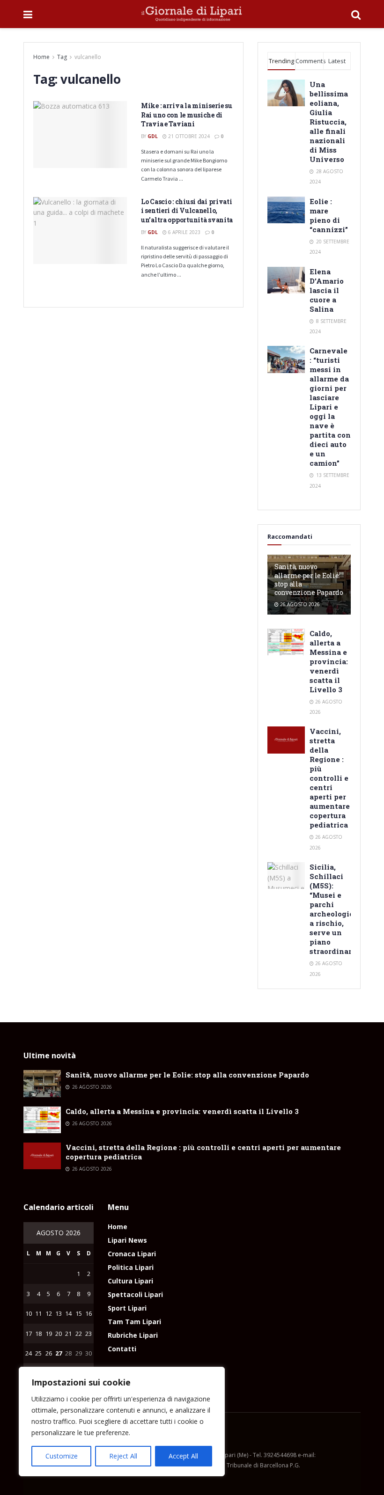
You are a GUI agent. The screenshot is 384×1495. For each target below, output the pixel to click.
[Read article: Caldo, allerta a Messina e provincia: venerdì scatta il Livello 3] (286, 642)
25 (38, 1353)
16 (88, 1313)
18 (38, 1333)
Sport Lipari (127, 1308)
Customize (61, 1455)
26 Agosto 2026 (299, 604)
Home (41, 57)
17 (28, 1333)
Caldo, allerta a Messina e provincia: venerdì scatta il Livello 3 (329, 661)
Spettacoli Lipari (135, 1294)
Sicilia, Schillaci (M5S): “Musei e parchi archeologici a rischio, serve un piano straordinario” (335, 909)
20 (58, 1333)
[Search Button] (356, 14)
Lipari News (127, 1240)
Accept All (183, 1455)
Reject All (123, 1455)
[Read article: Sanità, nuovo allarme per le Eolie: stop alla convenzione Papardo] (42, 1083)
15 (78, 1313)
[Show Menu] (27, 14)
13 (58, 1313)
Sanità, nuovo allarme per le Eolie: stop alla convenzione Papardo (308, 579)
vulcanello (87, 57)
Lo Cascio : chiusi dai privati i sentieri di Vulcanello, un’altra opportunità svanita (187, 210)
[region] (122, 1421)
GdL (153, 136)
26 (48, 1353)
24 (28, 1353)
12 (48, 1313)
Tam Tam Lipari (134, 1321)
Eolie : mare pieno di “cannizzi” (329, 215)
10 (28, 1313)
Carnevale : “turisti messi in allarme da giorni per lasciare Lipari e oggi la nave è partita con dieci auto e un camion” (330, 407)
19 (48, 1333)
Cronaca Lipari (132, 1253)
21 (68, 1333)
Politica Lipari (131, 1267)
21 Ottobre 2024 (188, 136)
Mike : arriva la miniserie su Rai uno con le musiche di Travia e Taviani (186, 114)
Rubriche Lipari (133, 1335)
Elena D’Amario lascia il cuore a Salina (327, 290)
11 (38, 1313)
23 (88, 1333)
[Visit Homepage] (192, 14)
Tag (62, 57)
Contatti (122, 1348)
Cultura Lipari (130, 1280)
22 (78, 1333)
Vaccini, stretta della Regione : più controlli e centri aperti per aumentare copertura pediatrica (330, 777)
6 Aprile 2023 (183, 232)
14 (68, 1313)
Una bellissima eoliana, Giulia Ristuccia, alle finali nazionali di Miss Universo (329, 122)
